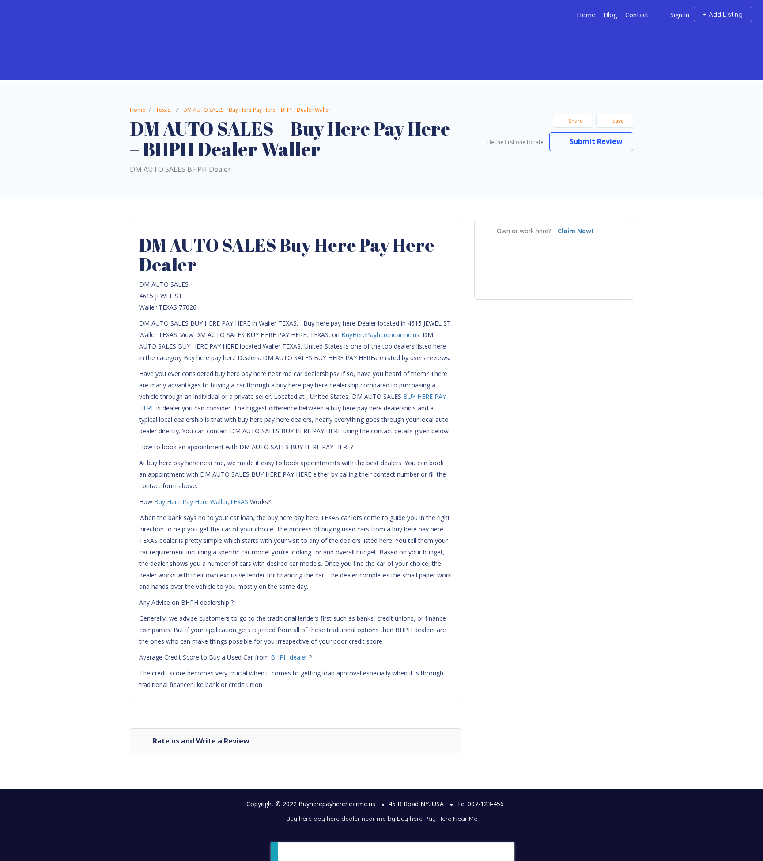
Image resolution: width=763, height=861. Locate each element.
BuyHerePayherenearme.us (380, 334)
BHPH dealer (289, 657)
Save (617, 121)
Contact (637, 14)
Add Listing (725, 14)
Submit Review (595, 141)
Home (586, 14)
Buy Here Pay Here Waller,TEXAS (201, 501)
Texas (163, 110)
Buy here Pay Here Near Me (437, 819)
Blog (610, 14)
